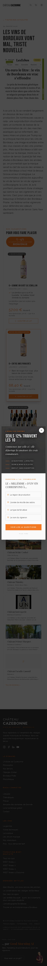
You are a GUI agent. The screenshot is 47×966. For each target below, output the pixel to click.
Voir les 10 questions (23, 527)
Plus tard (23, 533)
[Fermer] (41, 430)
